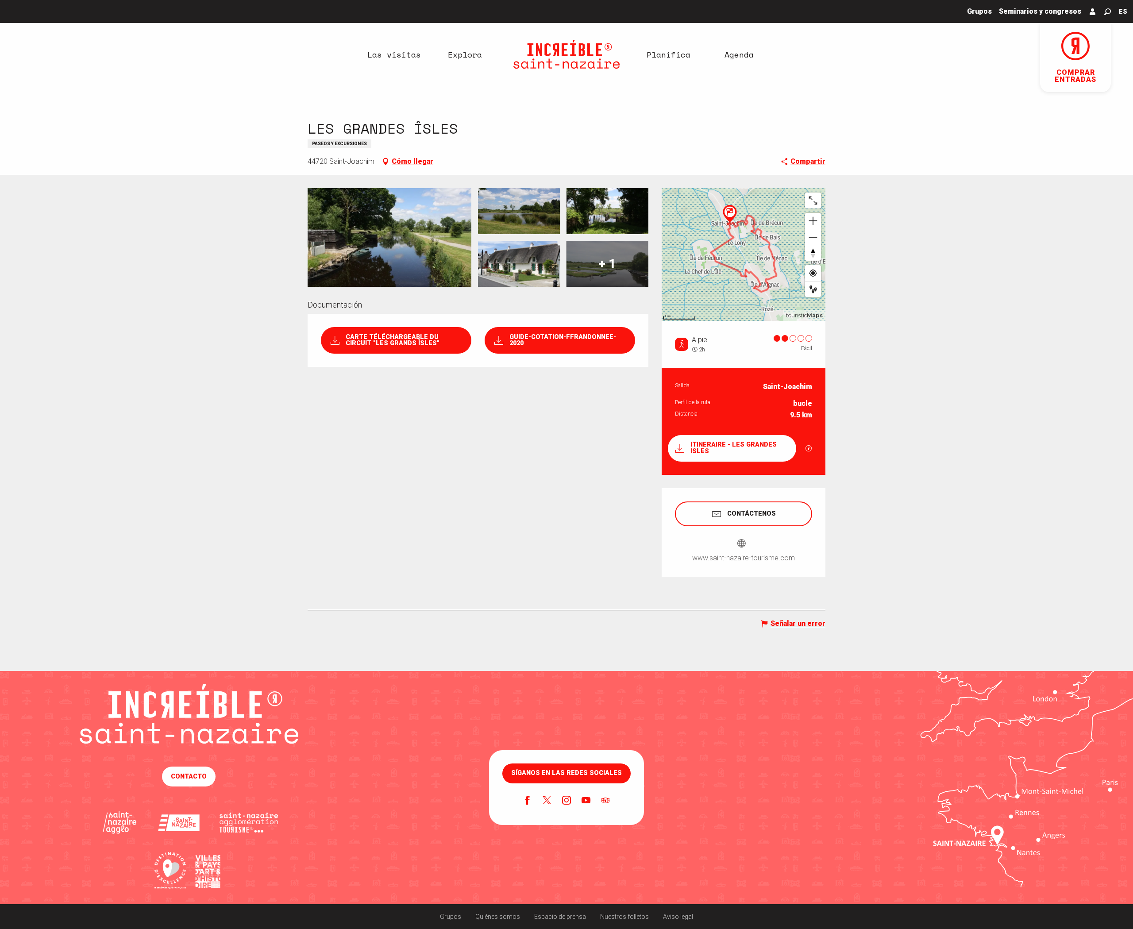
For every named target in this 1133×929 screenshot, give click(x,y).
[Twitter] (547, 801)
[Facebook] (527, 801)
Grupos (450, 916)
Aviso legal (678, 916)
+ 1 (607, 263)
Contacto (189, 776)
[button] (1107, 12)
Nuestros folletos (624, 916)
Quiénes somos (497, 916)
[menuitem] (393, 54)
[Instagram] (566, 801)
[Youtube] (586, 801)
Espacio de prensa (560, 916)
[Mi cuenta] (1093, 11)
